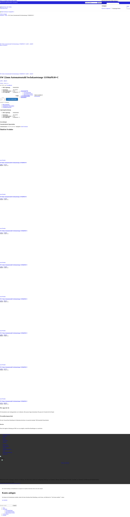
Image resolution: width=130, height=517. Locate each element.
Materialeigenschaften (28, 94)
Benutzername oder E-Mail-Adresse (110, 0)
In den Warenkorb (11, 99)
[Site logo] (8, 8)
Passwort (104, 3)
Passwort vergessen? (106, 8)
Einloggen (104, 5)
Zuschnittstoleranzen (28, 93)
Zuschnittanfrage (27, 92)
